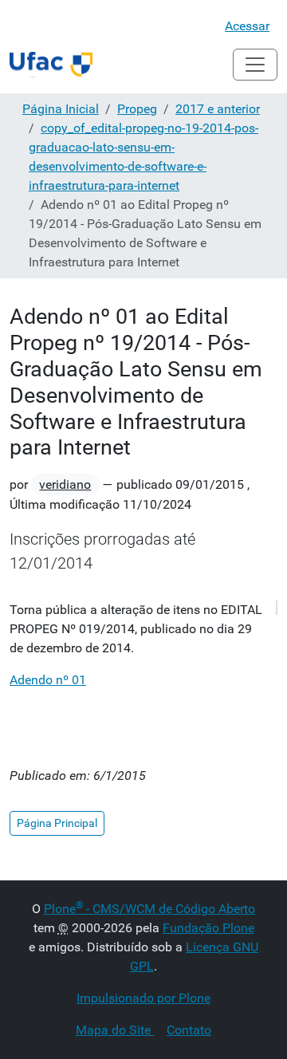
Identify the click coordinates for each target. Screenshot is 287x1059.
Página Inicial (60, 108)
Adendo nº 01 (48, 679)
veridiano (65, 484)
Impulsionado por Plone (143, 998)
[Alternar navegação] (255, 65)
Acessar (247, 25)
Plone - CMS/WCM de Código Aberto (149, 908)
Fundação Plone (208, 927)
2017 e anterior (217, 108)
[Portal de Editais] (51, 64)
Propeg (137, 108)
